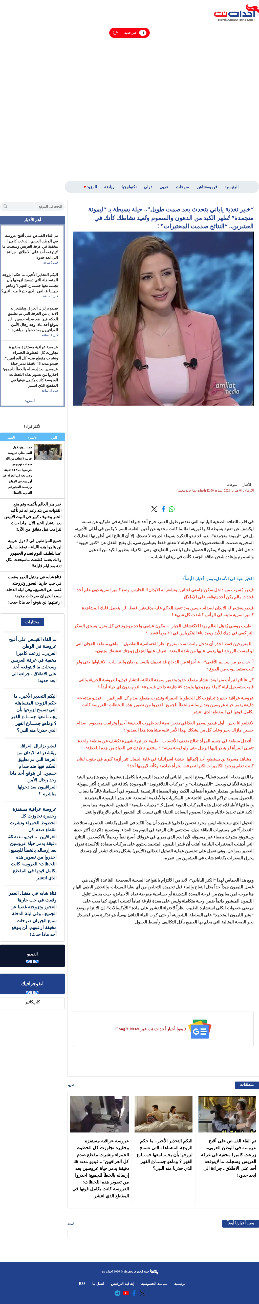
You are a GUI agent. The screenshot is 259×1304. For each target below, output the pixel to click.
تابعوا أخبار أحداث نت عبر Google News (150, 1029)
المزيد (71, 1085)
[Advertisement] (226, 100)
